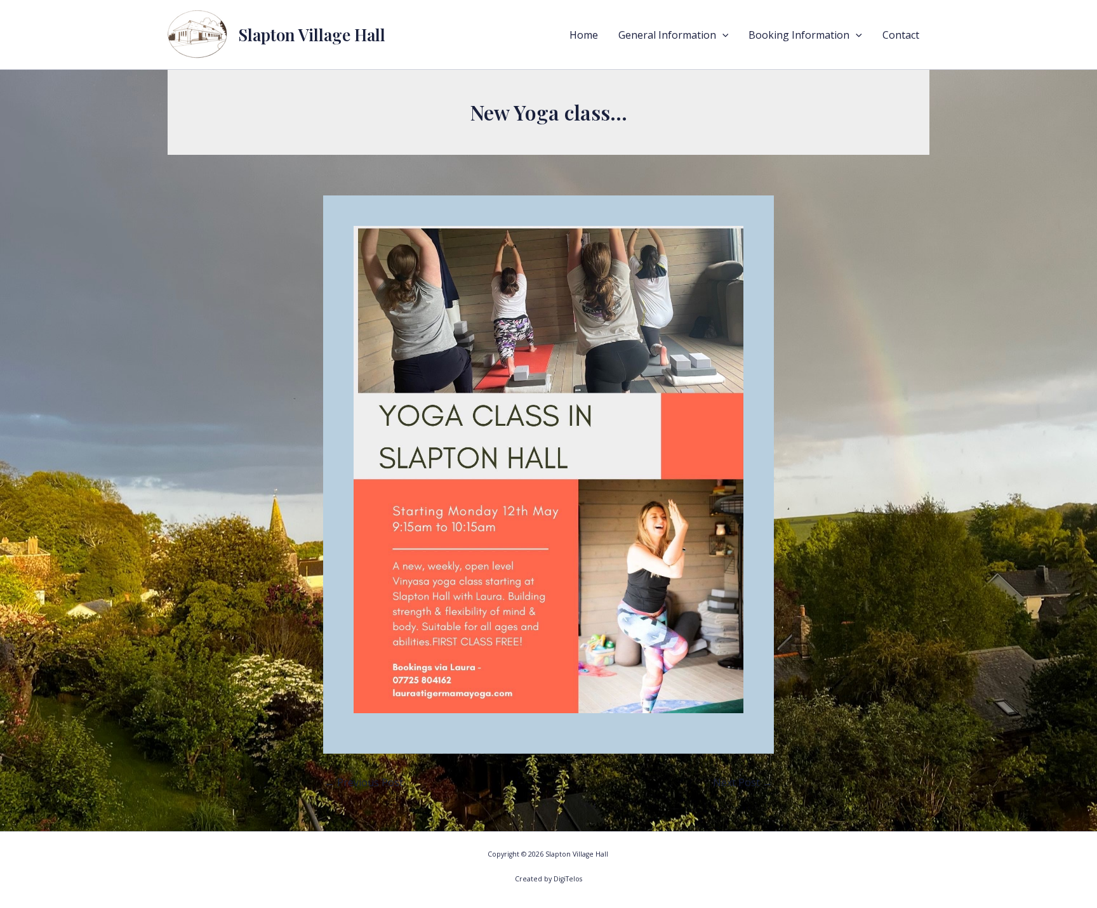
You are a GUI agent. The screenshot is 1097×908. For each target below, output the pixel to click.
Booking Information (798, 35)
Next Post (743, 782)
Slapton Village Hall (311, 34)
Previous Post (363, 782)
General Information (667, 35)
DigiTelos (568, 878)
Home (583, 35)
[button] (722, 35)
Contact (900, 35)
